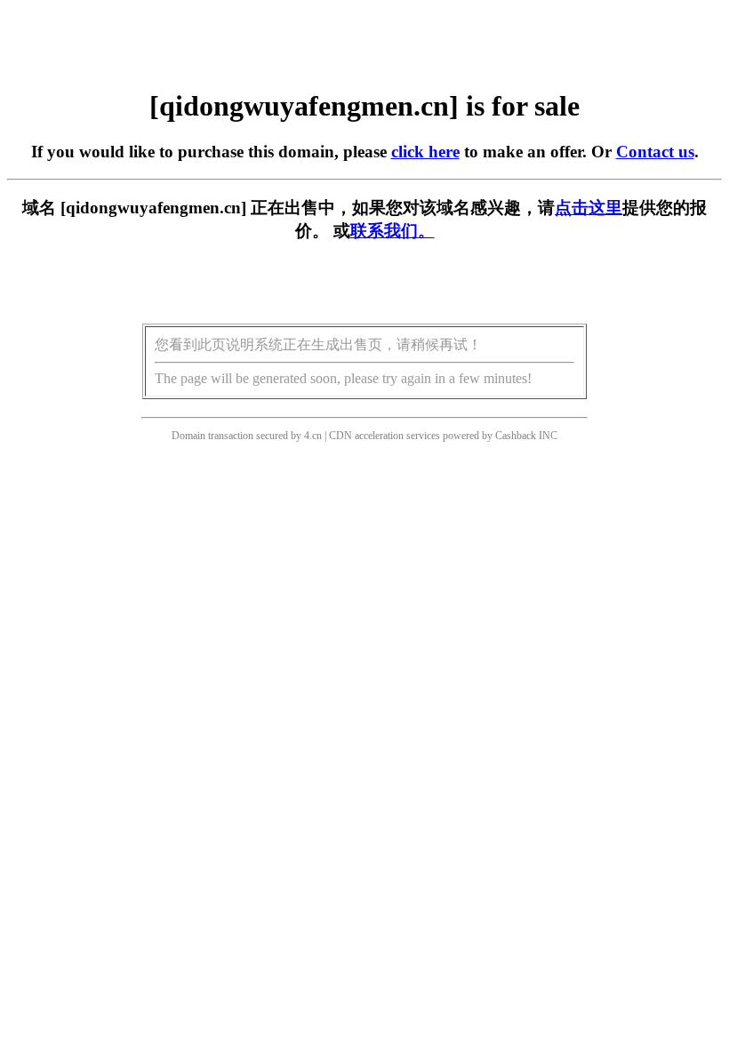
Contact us (655, 151)
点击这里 (588, 207)
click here (425, 151)
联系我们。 (392, 230)
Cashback (515, 435)
